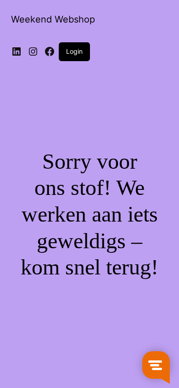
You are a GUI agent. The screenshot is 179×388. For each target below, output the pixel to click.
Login (74, 51)
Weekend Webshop (53, 19)
